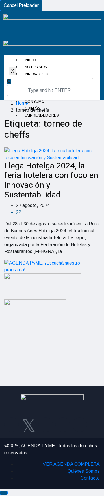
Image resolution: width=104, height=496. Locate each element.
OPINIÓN (32, 108)
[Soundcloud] (80, 424)
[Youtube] (62, 424)
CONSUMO (35, 101)
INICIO (30, 60)
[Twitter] (28, 424)
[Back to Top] (4, 493)
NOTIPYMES (36, 67)
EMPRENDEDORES (42, 115)
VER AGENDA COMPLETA (71, 464)
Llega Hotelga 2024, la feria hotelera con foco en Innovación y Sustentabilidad (51, 180)
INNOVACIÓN (36, 74)
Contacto (90, 478)
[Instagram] (45, 424)
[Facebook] (11, 424)
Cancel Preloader (21, 5)
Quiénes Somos (84, 471)
